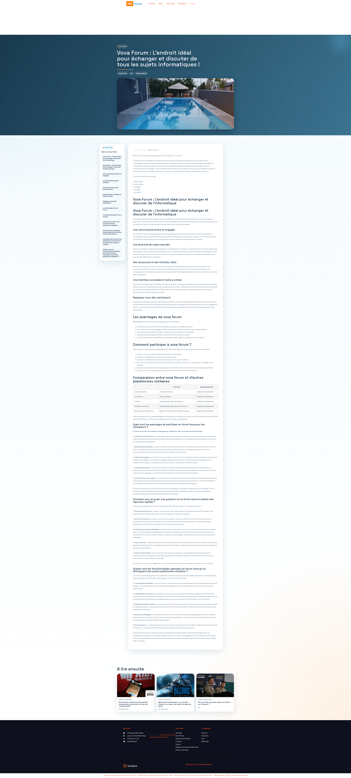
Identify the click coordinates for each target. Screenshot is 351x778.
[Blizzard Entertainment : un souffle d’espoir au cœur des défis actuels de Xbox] (175, 685)
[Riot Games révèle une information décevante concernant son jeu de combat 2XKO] (136, 685)
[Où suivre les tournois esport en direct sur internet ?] (215, 685)
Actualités (152, 3)
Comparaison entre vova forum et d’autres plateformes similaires (111, 223)
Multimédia (181, 3)
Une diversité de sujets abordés (111, 181)
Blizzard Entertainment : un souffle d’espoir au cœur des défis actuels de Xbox (174, 704)
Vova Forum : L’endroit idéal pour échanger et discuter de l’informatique (112, 158)
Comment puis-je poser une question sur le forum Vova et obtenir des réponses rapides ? (112, 241)
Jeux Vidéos (170, 3)
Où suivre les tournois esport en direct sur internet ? (214, 703)
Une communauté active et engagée (112, 174)
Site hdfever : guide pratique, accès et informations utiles (119, 775)
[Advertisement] (175, 21)
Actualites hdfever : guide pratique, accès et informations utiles (154, 775)
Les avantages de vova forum (110, 209)
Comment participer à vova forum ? (112, 215)
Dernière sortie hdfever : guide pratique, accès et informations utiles (193, 775)
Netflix (161, 3)
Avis (192, 3)
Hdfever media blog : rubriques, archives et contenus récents (231, 775)
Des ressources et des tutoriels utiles (110, 188)
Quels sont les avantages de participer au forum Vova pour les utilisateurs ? (112, 232)
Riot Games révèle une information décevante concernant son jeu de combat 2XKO (133, 704)
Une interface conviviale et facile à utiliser (112, 195)
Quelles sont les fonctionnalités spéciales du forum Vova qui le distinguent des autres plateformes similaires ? (111, 253)
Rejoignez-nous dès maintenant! (109, 202)
